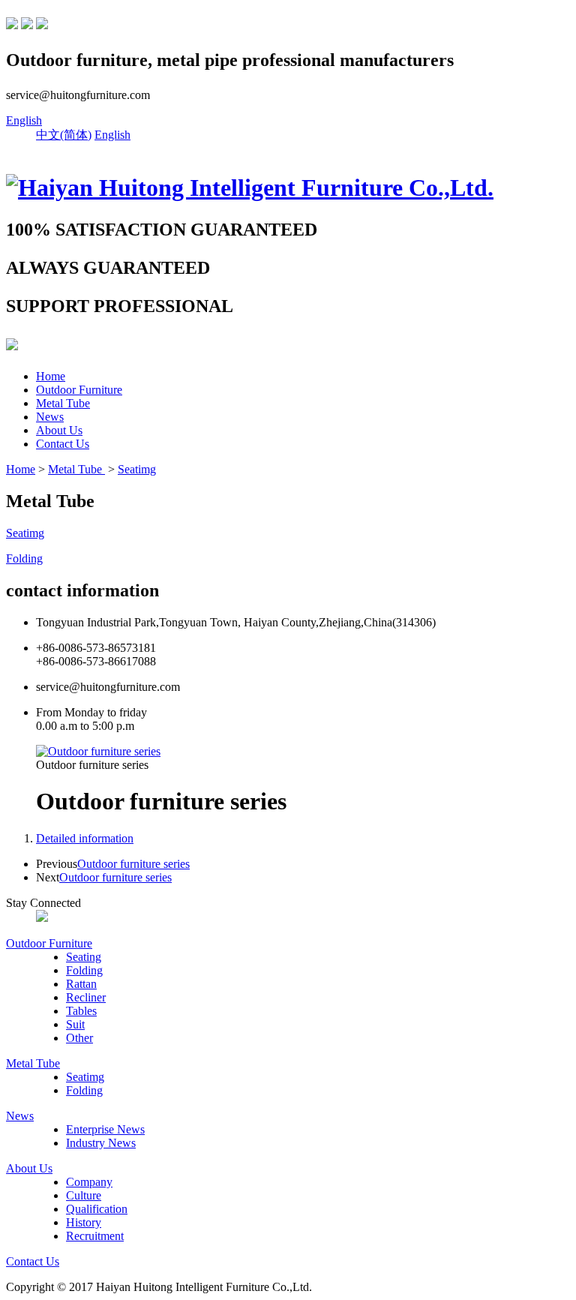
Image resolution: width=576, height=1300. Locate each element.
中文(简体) (64, 134)
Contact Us (62, 443)
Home (50, 376)
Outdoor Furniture (79, 389)
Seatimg (137, 469)
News (50, 416)
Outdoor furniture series (133, 863)
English (24, 120)
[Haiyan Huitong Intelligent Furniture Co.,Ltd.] (250, 187)
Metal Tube (63, 403)
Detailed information (85, 838)
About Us (59, 430)
